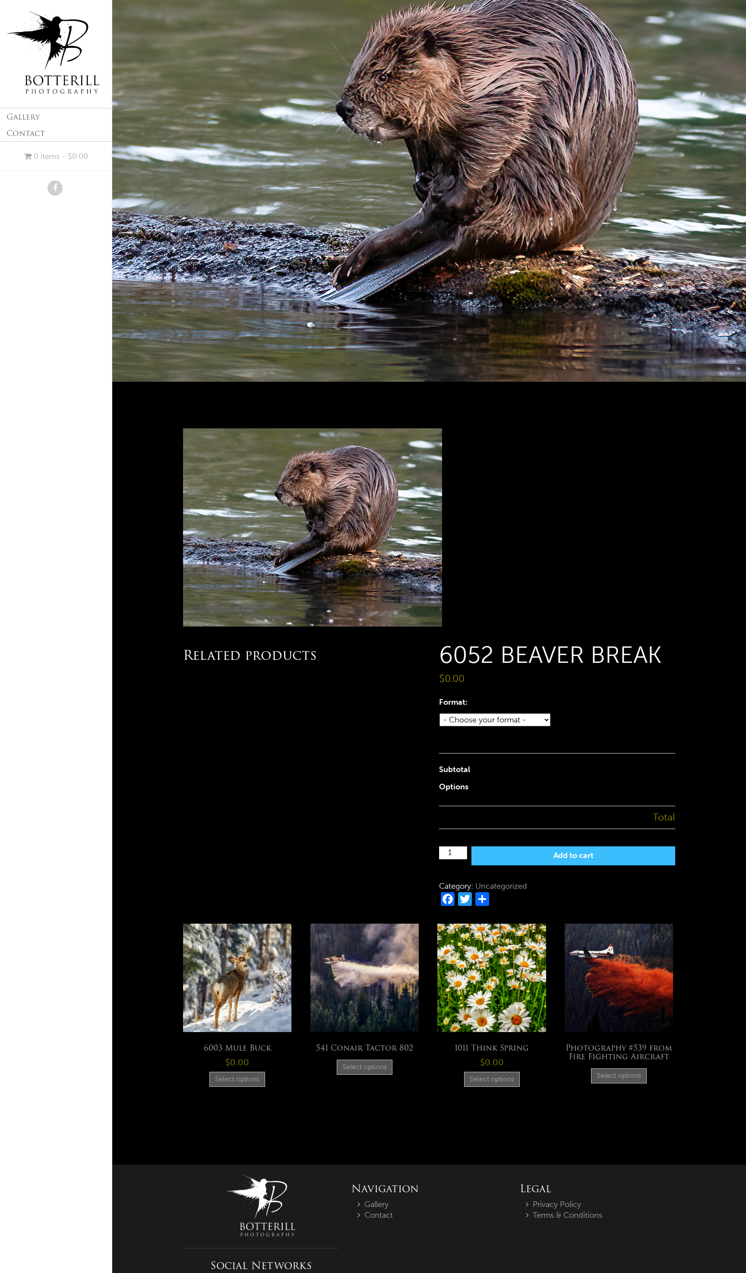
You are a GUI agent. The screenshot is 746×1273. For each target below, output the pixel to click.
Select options (237, 1079)
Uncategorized (501, 886)
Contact (25, 133)
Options (453, 787)
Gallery (23, 117)
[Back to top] (722, 1249)
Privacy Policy (557, 1204)
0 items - (60, 156)
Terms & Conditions (567, 1215)
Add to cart (573, 855)
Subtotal (454, 769)
